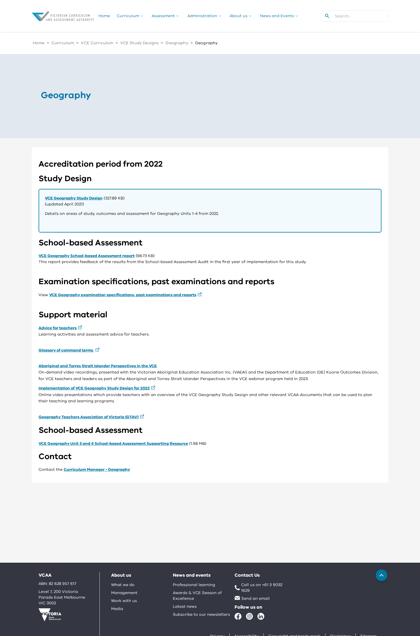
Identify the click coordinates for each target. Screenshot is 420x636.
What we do (123, 584)
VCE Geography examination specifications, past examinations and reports (122, 295)
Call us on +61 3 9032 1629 (261, 587)
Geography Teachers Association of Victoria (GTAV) (89, 417)
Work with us (124, 600)
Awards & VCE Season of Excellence (197, 595)
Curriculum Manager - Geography (97, 469)
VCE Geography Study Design (74, 198)
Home (39, 43)
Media (117, 608)
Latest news (185, 606)
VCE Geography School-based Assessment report (87, 256)
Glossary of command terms (66, 350)
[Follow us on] (238, 616)
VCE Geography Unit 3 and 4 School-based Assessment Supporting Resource (113, 443)
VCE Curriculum (97, 43)
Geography (176, 43)
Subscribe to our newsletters (201, 614)
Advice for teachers (58, 328)
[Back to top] (381, 575)
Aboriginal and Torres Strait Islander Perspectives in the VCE (98, 366)
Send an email (255, 598)
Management (124, 592)
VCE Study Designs (139, 43)
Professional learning (194, 584)
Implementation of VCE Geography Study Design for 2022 (94, 388)
